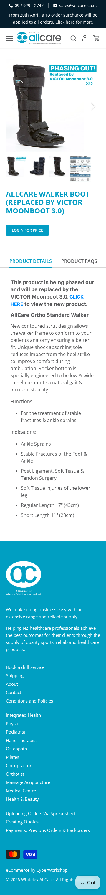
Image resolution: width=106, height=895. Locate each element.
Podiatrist (15, 732)
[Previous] (13, 106)
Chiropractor (19, 765)
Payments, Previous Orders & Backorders (48, 830)
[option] (53, 106)
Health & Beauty (22, 799)
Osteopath (16, 748)
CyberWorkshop (52, 870)
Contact (13, 692)
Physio (12, 723)
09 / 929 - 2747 (29, 5)
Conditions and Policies (29, 701)
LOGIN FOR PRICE (27, 230)
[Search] (73, 38)
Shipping (15, 675)
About (12, 684)
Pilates (12, 757)
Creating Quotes (22, 822)
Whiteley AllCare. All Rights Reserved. (58, 879)
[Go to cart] (96, 38)
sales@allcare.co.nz (78, 5)
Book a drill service (25, 667)
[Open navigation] (9, 38)
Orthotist (15, 774)
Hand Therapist (21, 740)
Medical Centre (21, 791)
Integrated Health (23, 715)
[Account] (84, 38)
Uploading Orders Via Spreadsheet (41, 813)
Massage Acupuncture (28, 782)
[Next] (92, 106)
